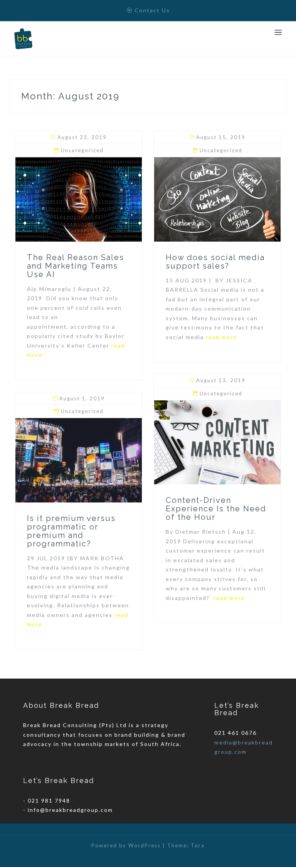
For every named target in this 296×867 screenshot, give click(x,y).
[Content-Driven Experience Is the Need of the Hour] (217, 441)
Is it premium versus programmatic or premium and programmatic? (71, 531)
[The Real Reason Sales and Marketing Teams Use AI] (78, 198)
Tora (198, 845)
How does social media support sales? (215, 262)
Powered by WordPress (126, 845)
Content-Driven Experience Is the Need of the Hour (216, 509)
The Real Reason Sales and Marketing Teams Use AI (75, 266)
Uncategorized (82, 150)
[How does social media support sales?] (217, 198)
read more (221, 337)
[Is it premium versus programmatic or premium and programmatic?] (78, 459)
